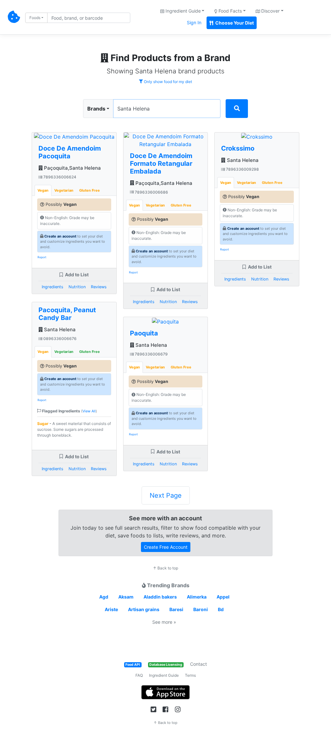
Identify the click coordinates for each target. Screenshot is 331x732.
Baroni (200, 609)
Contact (198, 664)
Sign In (194, 22)
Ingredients (52, 286)
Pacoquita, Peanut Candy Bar (67, 314)
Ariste (111, 609)
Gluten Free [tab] (89, 190)
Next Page (166, 495)
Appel (223, 596)
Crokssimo (237, 148)
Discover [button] (270, 11)
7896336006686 (151, 192)
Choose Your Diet (234, 23)
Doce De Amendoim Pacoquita (69, 152)
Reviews (99, 286)
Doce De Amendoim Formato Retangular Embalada (161, 163)
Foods (34, 17)
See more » (164, 622)
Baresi (176, 609)
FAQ (139, 675)
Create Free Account (165, 547)
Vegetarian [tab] (63, 190)
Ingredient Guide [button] (182, 11)
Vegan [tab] (42, 190)
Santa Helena (59, 329)
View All (89, 411)
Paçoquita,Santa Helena (72, 168)
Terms (190, 675)
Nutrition (77, 286)
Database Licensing (165, 665)
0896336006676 (59, 338)
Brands (96, 108)
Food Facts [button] (229, 11)
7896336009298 (242, 169)
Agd (103, 596)
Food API (132, 665)
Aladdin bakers (160, 596)
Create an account (60, 236)
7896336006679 (151, 354)
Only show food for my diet (167, 81)
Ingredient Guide (164, 675)
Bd (221, 609)
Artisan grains (143, 609)
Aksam (125, 596)
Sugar (42, 423)
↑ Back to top (165, 568)
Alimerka (197, 596)
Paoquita (144, 333)
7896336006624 (59, 177)
